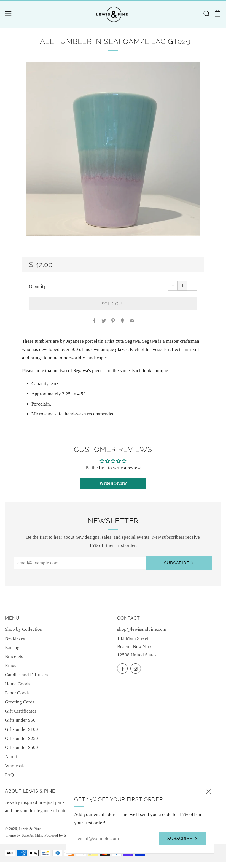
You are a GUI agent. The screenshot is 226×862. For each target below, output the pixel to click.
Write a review (113, 483)
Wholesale (15, 765)
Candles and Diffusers (26, 674)
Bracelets (14, 656)
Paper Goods (17, 692)
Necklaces (15, 638)
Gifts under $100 (21, 729)
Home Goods (17, 683)
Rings (10, 665)
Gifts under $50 (20, 720)
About (11, 756)
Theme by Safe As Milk (23, 835)
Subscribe (176, 562)
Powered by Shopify (60, 835)
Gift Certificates (20, 711)
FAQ (9, 774)
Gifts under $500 (21, 747)
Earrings (13, 647)
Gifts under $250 (21, 738)
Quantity (37, 286)
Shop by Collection (23, 629)
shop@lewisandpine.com (141, 629)
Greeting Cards (19, 702)
